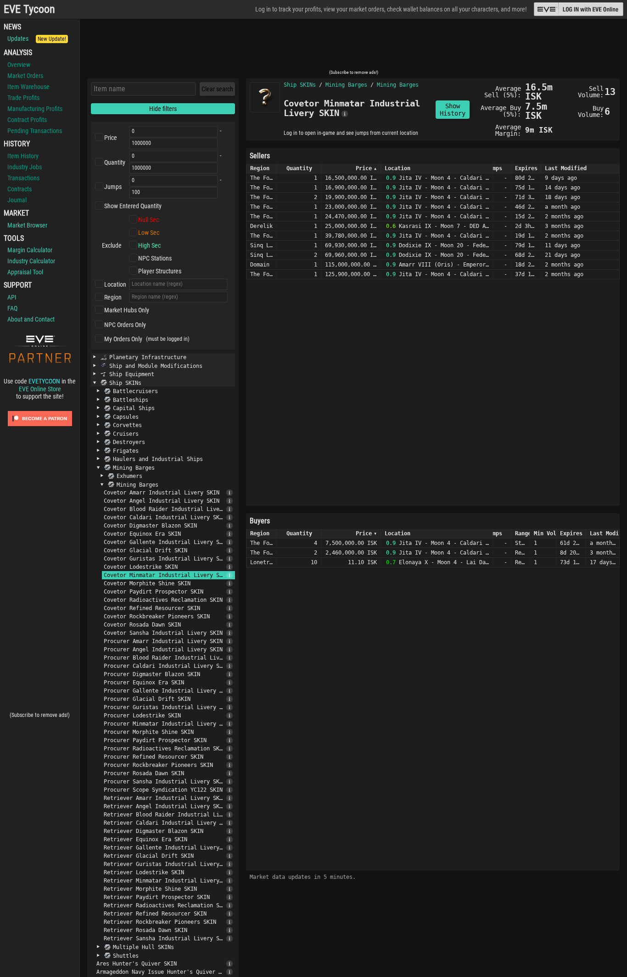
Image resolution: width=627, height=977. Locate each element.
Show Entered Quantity (133, 206)
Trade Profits (23, 97)
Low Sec (148, 232)
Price (110, 137)
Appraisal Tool (25, 272)
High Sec (149, 245)
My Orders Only (123, 339)
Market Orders (25, 75)
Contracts (19, 189)
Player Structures (159, 271)
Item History (23, 156)
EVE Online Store (40, 389)
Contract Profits (27, 119)
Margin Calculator (29, 250)
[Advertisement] (353, 47)
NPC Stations (155, 258)
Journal (17, 200)
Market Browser (27, 225)
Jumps (113, 186)
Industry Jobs (24, 167)
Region (113, 297)
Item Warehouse (28, 86)
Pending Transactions (34, 130)
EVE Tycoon (29, 9)
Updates (36, 38)
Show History (452, 109)
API (12, 297)
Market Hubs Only (126, 310)
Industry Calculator (31, 261)
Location (115, 284)
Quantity (114, 162)
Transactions (23, 178)
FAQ (12, 308)
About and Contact (31, 319)
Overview (18, 64)
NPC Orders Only (125, 324)
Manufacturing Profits (34, 108)
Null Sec (148, 219)
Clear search (217, 89)
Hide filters (163, 108)
